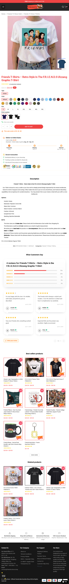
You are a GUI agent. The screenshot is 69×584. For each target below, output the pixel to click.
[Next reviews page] (63, 341)
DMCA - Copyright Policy (27, 559)
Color (2, 96)
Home (3, 14)
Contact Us (40, 561)
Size (2, 106)
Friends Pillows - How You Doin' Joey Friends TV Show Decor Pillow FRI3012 (12, 411)
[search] (63, 7)
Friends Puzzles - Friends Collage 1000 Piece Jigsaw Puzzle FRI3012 (55, 411)
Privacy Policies (25, 556)
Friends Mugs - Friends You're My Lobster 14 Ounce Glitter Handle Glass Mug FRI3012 (34, 411)
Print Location (5, 112)
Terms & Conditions (26, 554)
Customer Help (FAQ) (43, 563)
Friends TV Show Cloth (14, 14)
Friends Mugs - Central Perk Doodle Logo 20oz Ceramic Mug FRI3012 (12, 444)
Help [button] (66, 581)
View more (34, 455)
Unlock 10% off (3, 576)
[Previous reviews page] (55, 341)
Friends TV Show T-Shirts (32, 14)
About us (23, 551)
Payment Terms (41, 556)
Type (2, 90)
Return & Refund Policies (44, 558)
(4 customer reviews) (15, 84)
